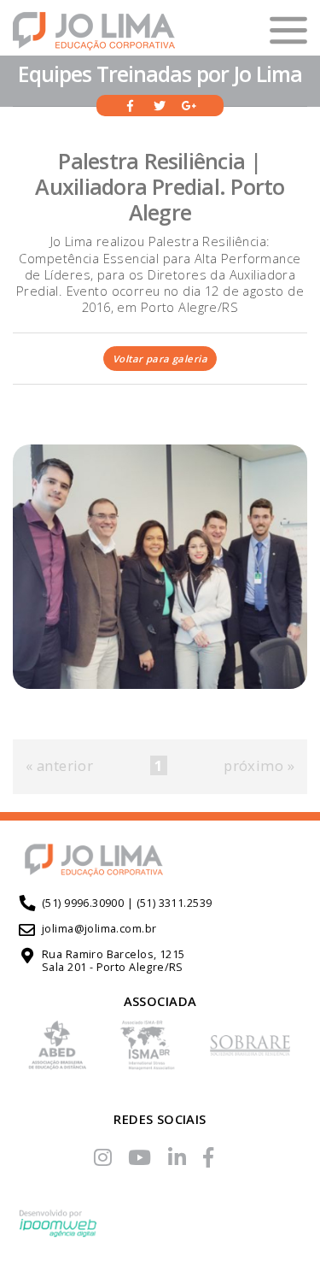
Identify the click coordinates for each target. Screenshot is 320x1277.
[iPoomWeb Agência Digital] (58, 1229)
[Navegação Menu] (289, 30)
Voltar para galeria (160, 358)
